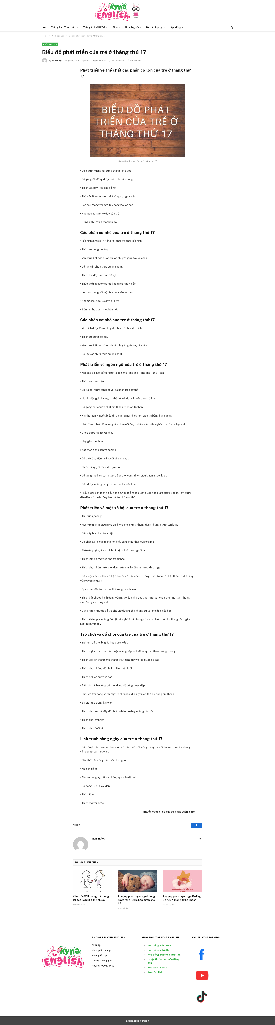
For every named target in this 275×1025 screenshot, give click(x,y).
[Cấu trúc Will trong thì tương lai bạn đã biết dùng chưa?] (92, 881)
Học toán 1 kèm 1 (157, 967)
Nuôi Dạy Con (133, 27)
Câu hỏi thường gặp (102, 960)
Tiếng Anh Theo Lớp (63, 27)
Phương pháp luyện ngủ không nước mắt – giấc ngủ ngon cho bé (136, 900)
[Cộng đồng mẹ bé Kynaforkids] (112, 11)
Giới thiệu (96, 945)
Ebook (116, 27)
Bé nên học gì (154, 27)
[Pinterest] (47, 86)
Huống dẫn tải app (101, 950)
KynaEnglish (177, 27)
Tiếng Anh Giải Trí (94, 27)
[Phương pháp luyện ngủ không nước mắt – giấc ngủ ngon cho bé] (137, 881)
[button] (44, 27)
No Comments (118, 60)
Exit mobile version (137, 1020)
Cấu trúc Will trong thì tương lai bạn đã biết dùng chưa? (91, 898)
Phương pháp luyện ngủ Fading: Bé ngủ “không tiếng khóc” (182, 898)
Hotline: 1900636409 (103, 965)
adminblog (57, 60)
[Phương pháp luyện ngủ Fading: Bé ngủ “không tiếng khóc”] (182, 881)
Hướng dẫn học (100, 955)
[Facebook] (47, 78)
